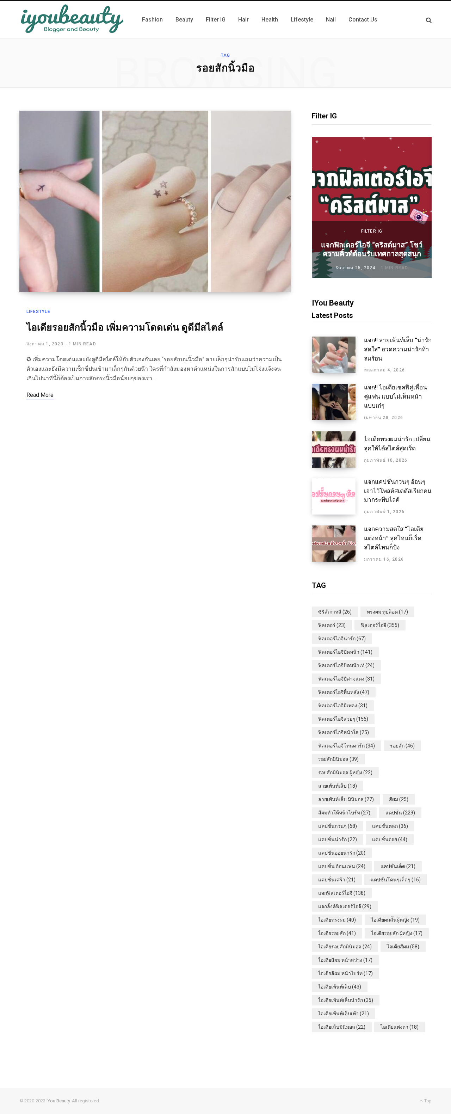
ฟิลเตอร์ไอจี (380, 625)
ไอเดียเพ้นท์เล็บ (339, 987)
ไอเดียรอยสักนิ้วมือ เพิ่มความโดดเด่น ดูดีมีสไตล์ (124, 327)
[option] (372, 207)
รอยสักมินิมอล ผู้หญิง (345, 772)
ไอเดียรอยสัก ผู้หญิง (396, 933)
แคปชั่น (400, 813)
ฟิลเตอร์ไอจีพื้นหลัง (343, 692)
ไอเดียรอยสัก (337, 933)
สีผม (398, 799)
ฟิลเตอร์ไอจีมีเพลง (342, 705)
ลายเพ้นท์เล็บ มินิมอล (346, 799)
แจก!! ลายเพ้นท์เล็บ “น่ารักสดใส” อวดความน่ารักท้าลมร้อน (398, 349)
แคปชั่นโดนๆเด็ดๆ (396, 879)
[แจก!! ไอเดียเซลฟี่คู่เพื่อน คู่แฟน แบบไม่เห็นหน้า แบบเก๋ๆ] (338, 402)
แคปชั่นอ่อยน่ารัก (341, 853)
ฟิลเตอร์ (332, 625)
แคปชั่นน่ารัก (337, 839)
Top (427, 1100)
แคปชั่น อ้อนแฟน (341, 866)
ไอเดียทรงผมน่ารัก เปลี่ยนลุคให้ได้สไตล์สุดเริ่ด (397, 444)
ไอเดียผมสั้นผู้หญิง (395, 920)
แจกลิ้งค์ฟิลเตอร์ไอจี (344, 906)
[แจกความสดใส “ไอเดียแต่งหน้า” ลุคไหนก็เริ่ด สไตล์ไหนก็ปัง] (338, 543)
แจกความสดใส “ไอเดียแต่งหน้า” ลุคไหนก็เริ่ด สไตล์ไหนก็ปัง (394, 538)
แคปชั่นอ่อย (389, 839)
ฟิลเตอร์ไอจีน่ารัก (342, 638)
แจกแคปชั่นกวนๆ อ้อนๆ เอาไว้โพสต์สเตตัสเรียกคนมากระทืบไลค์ (398, 491)
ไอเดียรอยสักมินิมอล (345, 946)
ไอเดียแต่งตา (400, 1027)
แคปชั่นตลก (390, 826)
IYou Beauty (58, 1100)
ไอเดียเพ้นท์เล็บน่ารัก (345, 1000)
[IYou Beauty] (72, 20)
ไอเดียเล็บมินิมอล (341, 1027)
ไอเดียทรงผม (337, 920)
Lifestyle (38, 311)
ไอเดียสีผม (403, 946)
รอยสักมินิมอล (338, 759)
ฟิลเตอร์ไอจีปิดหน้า (345, 652)
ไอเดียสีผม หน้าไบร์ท (345, 973)
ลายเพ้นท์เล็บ (337, 786)
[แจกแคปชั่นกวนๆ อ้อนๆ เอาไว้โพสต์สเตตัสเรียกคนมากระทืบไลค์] (338, 496)
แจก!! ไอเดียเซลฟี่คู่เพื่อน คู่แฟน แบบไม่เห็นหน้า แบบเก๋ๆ (395, 396)
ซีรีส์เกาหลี (335, 612)
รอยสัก (402, 746)
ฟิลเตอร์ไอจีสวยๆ (343, 719)
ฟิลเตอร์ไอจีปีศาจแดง (346, 679)
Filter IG (372, 231)
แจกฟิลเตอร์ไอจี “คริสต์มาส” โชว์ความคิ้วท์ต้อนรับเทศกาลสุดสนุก (371, 249)
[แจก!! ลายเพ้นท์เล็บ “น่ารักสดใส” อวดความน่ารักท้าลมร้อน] (338, 355)
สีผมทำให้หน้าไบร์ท (344, 813)
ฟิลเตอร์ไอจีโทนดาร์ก (346, 746)
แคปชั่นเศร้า (337, 879)
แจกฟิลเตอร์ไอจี (341, 893)
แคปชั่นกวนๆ (337, 826)
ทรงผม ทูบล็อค (387, 612)
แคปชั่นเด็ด (398, 866)
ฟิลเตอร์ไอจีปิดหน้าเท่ (346, 665)
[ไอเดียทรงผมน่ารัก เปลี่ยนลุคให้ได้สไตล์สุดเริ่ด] (338, 449)
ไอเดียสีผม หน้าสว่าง (345, 960)
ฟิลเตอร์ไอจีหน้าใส (343, 732)
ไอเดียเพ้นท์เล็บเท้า (343, 1013)
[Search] (429, 20)
